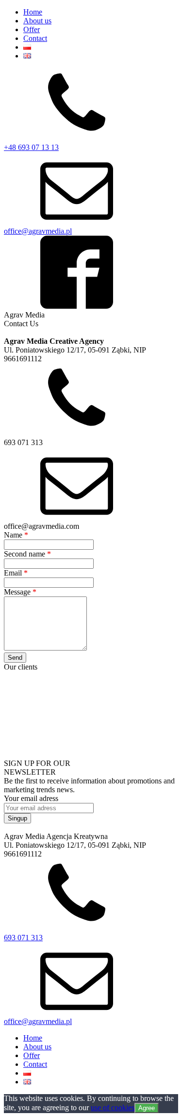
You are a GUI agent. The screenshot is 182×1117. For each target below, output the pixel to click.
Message (20, 592)
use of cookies (112, 1107)
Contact (35, 38)
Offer (31, 29)
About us (37, 21)
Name (16, 535)
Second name (27, 554)
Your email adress (31, 798)
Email (16, 573)
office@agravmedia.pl (38, 231)
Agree (146, 1108)
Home (32, 12)
